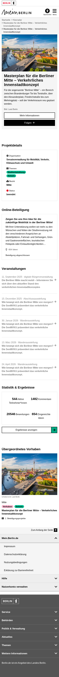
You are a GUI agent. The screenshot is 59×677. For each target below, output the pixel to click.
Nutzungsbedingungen (15, 562)
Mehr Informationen (29, 115)
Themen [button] (6, 645)
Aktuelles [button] (7, 637)
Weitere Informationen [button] (14, 653)
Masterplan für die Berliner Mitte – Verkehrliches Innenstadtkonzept (25, 24)
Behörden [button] (7, 620)
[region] (18, 401)
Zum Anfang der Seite (42, 530)
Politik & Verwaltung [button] (13, 628)
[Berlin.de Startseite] (10, 601)
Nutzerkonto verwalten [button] (14, 586)
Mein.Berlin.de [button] (10, 538)
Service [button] (6, 612)
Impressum (9, 546)
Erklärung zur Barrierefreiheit (18, 570)
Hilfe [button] (4, 578)
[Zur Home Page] (16, 11)
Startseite (6, 20)
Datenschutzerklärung (15, 554)
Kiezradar (17, 20)
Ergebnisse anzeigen (26, 430)
